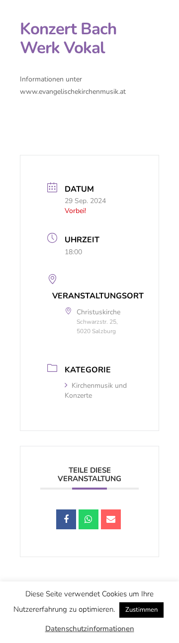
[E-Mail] (111, 519)
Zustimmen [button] (141, 609)
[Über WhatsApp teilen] (88, 519)
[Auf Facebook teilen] (66, 519)
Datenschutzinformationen (89, 629)
